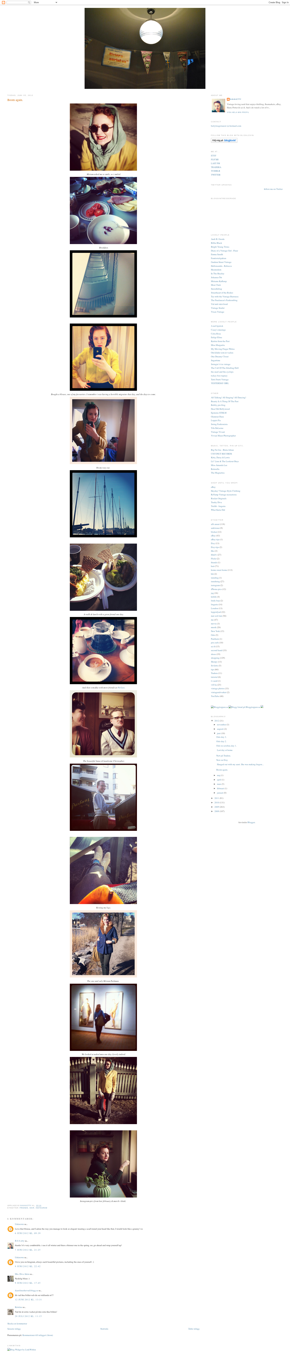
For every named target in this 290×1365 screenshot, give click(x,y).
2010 (217, 802)
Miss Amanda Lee (219, 465)
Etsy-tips (215, 547)
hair (32, 1208)
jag (212, 592)
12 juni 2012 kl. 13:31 (28, 1299)
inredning (215, 581)
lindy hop (215, 600)
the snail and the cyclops (222, 371)
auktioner (215, 527)
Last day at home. (224, 750)
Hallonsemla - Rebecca (221, 265)
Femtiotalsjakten (218, 258)
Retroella (215, 469)
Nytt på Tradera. (223, 755)
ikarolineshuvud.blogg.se (26, 1290)
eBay (213, 486)
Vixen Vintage (217, 311)
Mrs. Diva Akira (22, 1273)
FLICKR (215, 159)
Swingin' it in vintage (220, 364)
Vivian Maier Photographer (223, 435)
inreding (215, 577)
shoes (213, 654)
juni (219, 733)
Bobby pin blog (218, 405)
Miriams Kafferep (219, 281)
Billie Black (216, 242)
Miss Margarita (218, 345)
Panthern (215, 638)
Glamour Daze (217, 416)
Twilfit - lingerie (218, 506)
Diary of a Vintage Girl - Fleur (224, 250)
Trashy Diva (216, 502)
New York (215, 631)
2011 (217, 798)
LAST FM (215, 163)
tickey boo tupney (219, 375)
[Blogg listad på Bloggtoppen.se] (244, 707)
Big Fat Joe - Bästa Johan (222, 449)
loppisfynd (216, 611)
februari (221, 788)
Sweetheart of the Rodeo (222, 292)
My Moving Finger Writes (223, 348)
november (222, 724)
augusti (220, 728)
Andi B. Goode (218, 239)
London (214, 608)
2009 (217, 806)
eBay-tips (215, 539)
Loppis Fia (216, 420)
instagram (41, 1208)
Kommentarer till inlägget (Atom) (37, 1335)
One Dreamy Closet (220, 356)
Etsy (213, 543)
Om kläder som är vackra (222, 352)
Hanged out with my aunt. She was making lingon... (240, 764)
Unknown (19, 1224)
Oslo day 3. (221, 736)
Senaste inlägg (14, 1328)
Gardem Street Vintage (221, 262)
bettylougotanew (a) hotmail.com (226, 125)
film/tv (214, 554)
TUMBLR (215, 170)
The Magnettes (218, 472)
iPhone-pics (216, 589)
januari (220, 792)
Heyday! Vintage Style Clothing (225, 490)
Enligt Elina (216, 337)
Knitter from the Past (220, 341)
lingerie (214, 604)
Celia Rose (216, 333)
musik (213, 627)
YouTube (215, 696)
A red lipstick (217, 325)
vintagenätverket (218, 692)
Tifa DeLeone (217, 428)
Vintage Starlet (218, 307)
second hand (216, 650)
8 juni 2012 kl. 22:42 (28, 1266)
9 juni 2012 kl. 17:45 (28, 1282)
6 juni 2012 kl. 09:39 (28, 1233)
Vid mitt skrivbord (219, 304)
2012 (217, 720)
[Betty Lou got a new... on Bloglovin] (224, 141)
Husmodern (216, 269)
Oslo (213, 634)
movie (214, 623)
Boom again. (222, 769)
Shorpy (214, 661)
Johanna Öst (216, 277)
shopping (215, 657)
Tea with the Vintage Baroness (224, 296)
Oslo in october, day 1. (226, 745)
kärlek (214, 596)
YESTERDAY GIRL (220, 383)
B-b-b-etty (19, 1240)
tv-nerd (214, 680)
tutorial (214, 676)
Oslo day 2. (221, 741)
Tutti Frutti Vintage (220, 379)
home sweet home (219, 569)
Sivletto (214, 665)
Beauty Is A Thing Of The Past (224, 401)
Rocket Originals (218, 498)
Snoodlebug (216, 288)
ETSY (213, 155)
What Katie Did (218, 509)
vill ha (214, 684)
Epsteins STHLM (219, 412)
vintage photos (218, 688)
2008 (217, 811)
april (219, 779)
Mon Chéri (216, 284)
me (212, 619)
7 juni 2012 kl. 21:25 (28, 1249)
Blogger (251, 822)
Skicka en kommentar (17, 1323)
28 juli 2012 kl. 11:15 (28, 1316)
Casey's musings (218, 329)
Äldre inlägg (194, 1328)
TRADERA (216, 167)
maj (219, 775)
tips (212, 669)
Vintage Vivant (218, 431)
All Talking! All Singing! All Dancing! (228, 397)
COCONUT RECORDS (221, 453)
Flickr (213, 558)
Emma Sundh (217, 254)
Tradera (214, 673)
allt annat (215, 524)
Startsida (104, 1328)
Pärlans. (121, 687)
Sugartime (215, 360)
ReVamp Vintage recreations (224, 494)
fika (212, 550)
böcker (214, 531)
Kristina (18, 1307)
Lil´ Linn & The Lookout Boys (225, 461)
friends (24, 1208)
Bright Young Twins (220, 246)
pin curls (215, 642)
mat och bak (216, 615)
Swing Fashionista (219, 424)
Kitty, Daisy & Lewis (220, 457)
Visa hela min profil (238, 112)
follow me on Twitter (273, 188)
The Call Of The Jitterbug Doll (225, 367)
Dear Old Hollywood (220, 408)
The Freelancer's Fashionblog (224, 300)
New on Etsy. (222, 759)
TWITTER (216, 174)
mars (219, 783)
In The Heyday (217, 273)
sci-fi (213, 646)
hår (212, 573)
